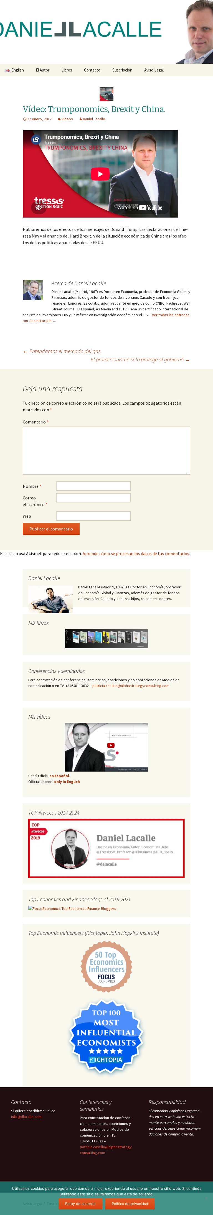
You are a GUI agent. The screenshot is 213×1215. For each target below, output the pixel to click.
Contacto (92, 70)
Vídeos (67, 118)
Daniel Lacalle (94, 118)
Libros (66, 70)
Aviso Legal (154, 70)
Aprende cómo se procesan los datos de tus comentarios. (136, 553)
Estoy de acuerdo (80, 1203)
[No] (206, 1198)
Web (27, 516)
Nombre (32, 486)
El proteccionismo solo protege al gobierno (140, 359)
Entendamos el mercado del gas (62, 351)
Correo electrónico (35, 501)
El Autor (42, 70)
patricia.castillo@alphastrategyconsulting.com (130, 685)
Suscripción (122, 70)
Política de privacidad (130, 1203)
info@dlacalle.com (26, 1116)
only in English (66, 781)
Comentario (36, 422)
